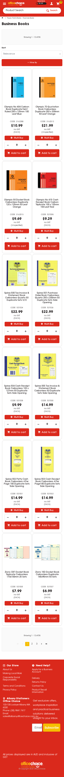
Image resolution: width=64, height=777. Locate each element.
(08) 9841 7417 (17, 711)
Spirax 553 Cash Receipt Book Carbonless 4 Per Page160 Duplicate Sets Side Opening (47, 482)
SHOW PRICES (41, 1)
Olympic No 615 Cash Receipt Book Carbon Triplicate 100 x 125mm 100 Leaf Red (47, 203)
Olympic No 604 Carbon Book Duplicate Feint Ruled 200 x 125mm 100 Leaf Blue (16, 110)
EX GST (37, 3)
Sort (4, 48)
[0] (58, 4)
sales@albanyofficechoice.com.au (20, 717)
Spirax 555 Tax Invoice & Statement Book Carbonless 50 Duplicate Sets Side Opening (47, 389)
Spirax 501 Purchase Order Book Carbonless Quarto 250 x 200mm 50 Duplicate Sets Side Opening (47, 298)
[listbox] (32, 54)
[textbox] (23, 11)
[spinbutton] (17, 145)
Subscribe (52, 727)
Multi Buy (18, 138)
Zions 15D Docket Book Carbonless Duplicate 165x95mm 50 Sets (47, 574)
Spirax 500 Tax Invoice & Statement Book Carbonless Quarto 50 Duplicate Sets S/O (16, 296)
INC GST (41, 3)
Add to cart (18, 153)
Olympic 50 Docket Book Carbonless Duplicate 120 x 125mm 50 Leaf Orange (16, 203)
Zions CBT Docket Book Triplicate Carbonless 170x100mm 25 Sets (17, 574)
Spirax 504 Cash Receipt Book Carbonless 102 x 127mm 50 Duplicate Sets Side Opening (16, 389)
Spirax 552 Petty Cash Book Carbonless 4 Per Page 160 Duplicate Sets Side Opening (17, 482)
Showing (32, 37)
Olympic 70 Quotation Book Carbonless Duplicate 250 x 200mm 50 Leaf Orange (47, 110)
